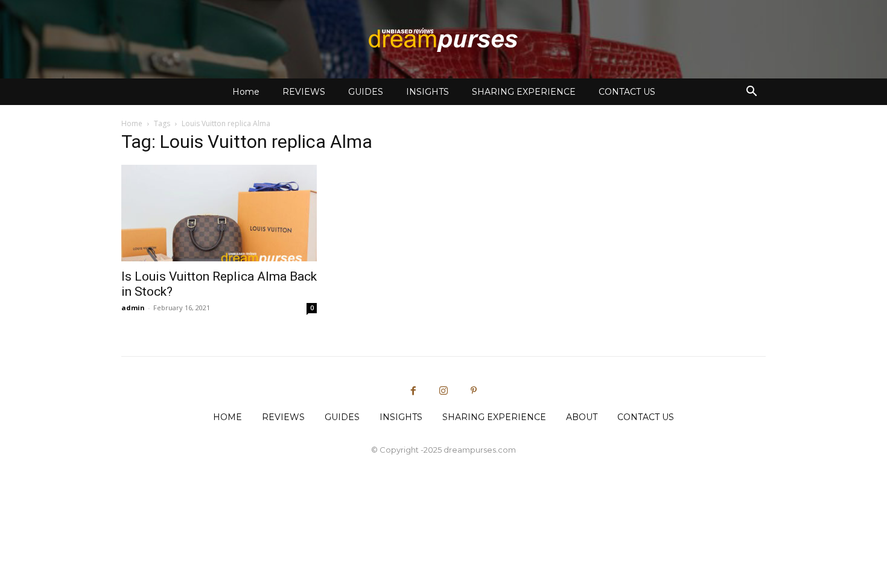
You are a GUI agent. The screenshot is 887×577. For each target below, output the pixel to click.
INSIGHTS (427, 91)
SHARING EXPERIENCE (524, 91)
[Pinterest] (474, 391)
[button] (751, 92)
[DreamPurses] (443, 40)
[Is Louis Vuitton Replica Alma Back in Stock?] (219, 213)
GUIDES (365, 91)
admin (133, 307)
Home (245, 91)
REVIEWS (303, 91)
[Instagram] (443, 391)
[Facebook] (413, 391)
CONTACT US (627, 91)
